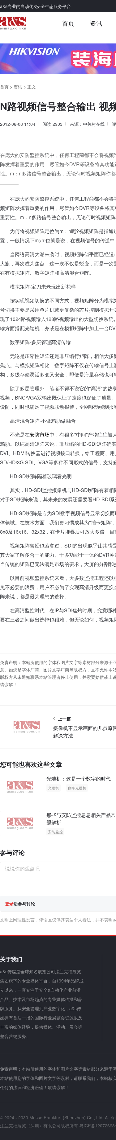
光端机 (53, 787)
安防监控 (55, 831)
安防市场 (39, 434)
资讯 (96, 22)
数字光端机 (77, 787)
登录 (9, 903)
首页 (68, 22)
